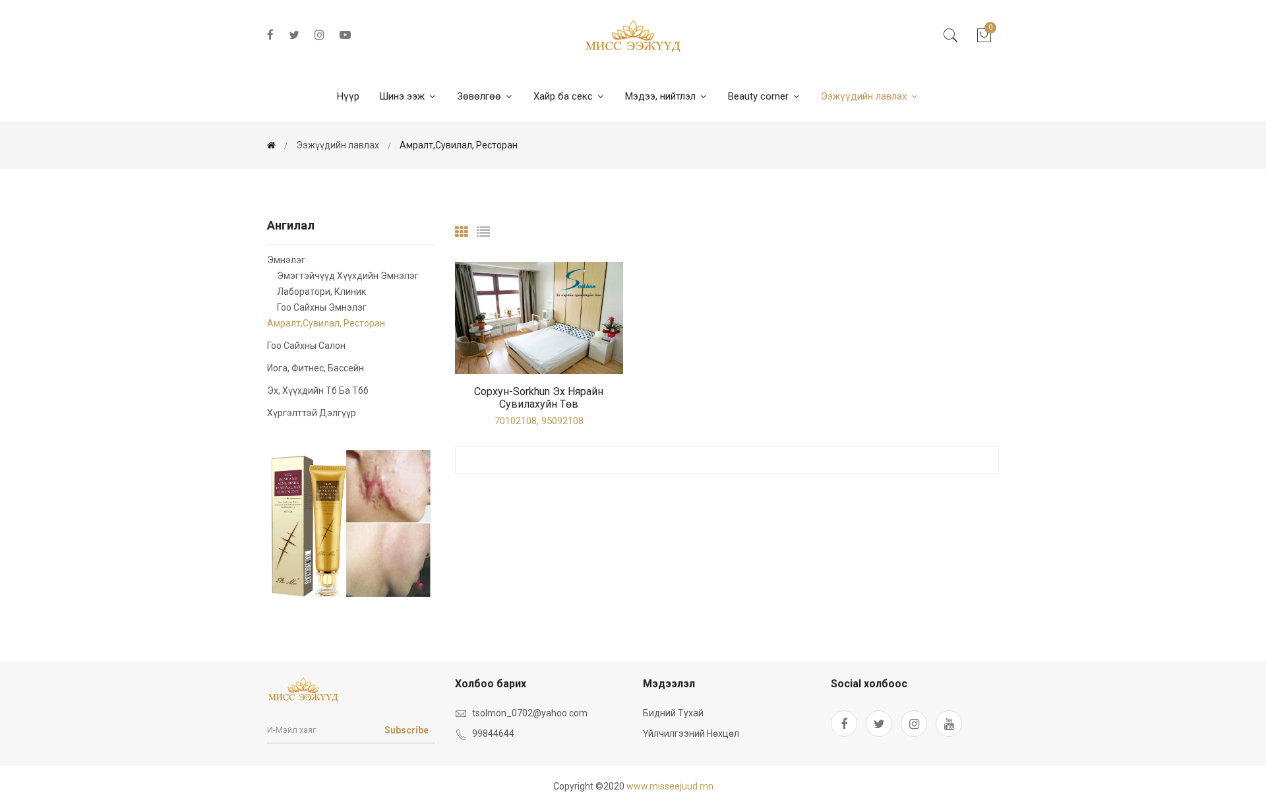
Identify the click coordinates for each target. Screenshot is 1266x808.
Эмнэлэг (286, 260)
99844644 (493, 733)
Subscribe (406, 730)
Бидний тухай (673, 713)
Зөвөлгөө (480, 96)
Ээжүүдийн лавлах (865, 96)
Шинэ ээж (403, 96)
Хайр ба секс (564, 96)
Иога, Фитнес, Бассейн (315, 368)
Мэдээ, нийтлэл (661, 96)
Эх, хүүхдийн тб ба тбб (318, 390)
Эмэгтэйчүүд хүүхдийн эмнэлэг (348, 276)
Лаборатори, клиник (321, 292)
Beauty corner (759, 96)
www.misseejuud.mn (669, 786)
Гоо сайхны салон (306, 345)
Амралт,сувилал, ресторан (459, 145)
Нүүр (348, 96)
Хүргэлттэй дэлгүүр (311, 413)
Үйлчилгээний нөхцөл (691, 733)
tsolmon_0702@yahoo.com (530, 713)
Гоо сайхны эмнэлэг (322, 307)
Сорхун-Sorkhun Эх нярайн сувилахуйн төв (538, 397)
